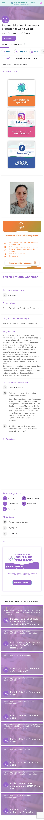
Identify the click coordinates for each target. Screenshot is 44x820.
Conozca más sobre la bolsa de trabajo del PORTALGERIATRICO (22, 574)
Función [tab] (7, 58)
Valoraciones (18, 44)
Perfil (4, 44)
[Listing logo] (5, 19)
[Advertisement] (22, 465)
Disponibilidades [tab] (22, 58)
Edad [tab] (35, 58)
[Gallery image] (22, 198)
